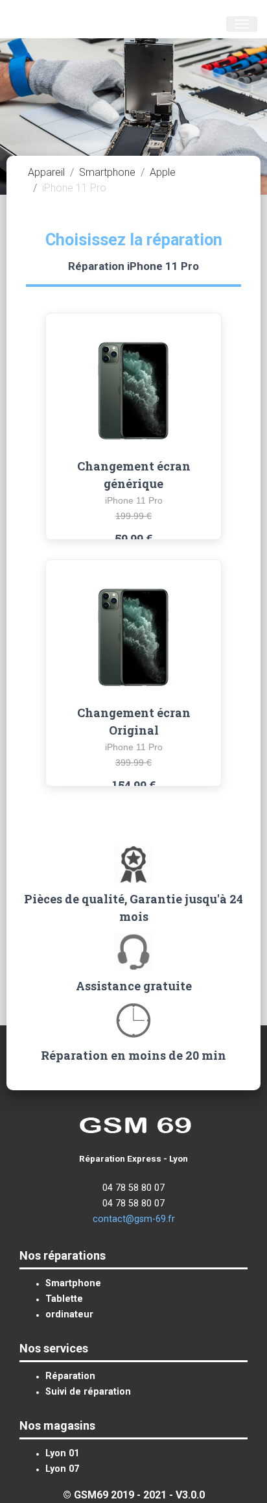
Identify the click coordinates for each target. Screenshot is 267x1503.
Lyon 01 (62, 1453)
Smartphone (107, 172)
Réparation (70, 1376)
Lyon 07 (62, 1468)
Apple (163, 172)
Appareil (46, 172)
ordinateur (69, 1314)
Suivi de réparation (88, 1391)
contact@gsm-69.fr (134, 1219)
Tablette (64, 1298)
